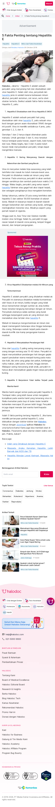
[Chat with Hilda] (50, 601)
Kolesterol (18, 496)
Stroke (39, 491)
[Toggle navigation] (3, 3)
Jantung (29, 491)
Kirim (46, 474)
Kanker (6, 502)
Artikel (17, 16)
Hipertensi (29, 496)
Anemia (40, 496)
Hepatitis (6, 44)
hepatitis (6, 95)
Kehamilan (7, 496)
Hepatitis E (15, 44)
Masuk (49, 4)
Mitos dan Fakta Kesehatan (31, 44)
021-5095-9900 (11, 639)
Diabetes (19, 491)
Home (8, 16)
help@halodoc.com (13, 634)
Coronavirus (8, 491)
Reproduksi (16, 502)
